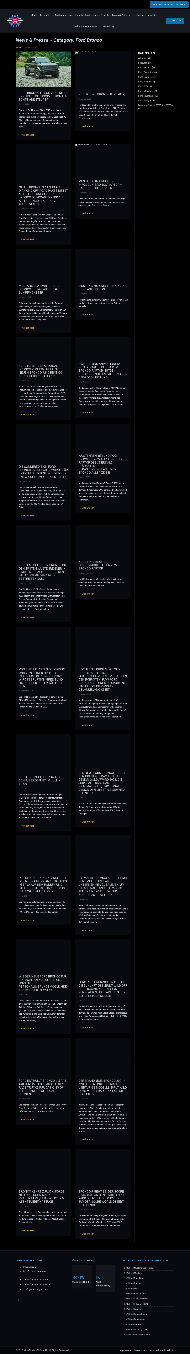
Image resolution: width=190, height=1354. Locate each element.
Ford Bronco (144, 67)
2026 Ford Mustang (133, 1273)
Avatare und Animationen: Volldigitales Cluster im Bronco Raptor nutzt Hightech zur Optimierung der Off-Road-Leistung (102, 370)
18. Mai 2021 (83, 798)
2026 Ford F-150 (131, 1288)
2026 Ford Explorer (133, 1283)
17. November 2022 (26, 209)
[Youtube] (18, 1300)
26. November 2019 (85, 1210)
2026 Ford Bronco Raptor (135, 1314)
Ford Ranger (144, 100)
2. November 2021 (26, 583)
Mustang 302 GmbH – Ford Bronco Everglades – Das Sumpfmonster (39, 289)
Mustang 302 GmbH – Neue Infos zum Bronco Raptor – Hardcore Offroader (100, 184)
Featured (143, 62)
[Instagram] (34, 1300)
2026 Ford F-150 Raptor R (136, 1298)
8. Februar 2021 (84, 1000)
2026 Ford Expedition (134, 1278)
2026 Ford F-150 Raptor (135, 1293)
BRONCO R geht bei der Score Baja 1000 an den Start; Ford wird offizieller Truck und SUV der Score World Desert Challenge (101, 1198)
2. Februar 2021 (25, 1099)
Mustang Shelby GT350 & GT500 (155, 105)
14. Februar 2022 (25, 481)
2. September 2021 (26, 691)
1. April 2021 (83, 899)
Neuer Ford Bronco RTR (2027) (101, 94)
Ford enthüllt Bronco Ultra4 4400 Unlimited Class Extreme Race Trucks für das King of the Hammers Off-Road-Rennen (42, 1087)
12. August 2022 (25, 380)
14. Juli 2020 (83, 1099)
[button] (41, 15)
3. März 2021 (24, 995)
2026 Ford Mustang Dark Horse (138, 1268)
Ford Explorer (145, 77)
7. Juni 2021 (23, 788)
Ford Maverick (145, 91)
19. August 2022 (25, 297)
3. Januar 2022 (84, 477)
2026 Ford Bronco (132, 1309)
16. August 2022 (84, 294)
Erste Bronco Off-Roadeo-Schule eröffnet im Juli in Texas (40, 780)
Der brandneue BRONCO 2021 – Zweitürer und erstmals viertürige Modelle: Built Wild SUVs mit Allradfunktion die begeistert (102, 1087)
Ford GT (142, 86)
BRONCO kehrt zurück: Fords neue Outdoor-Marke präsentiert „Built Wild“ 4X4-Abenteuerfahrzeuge (41, 1196)
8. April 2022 (83, 382)
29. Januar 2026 (84, 99)
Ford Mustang (145, 95)
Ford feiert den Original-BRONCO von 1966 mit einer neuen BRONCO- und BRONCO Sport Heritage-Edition (40, 371)
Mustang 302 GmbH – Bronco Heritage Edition (101, 287)
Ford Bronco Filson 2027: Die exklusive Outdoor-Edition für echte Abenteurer (43, 96)
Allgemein (143, 58)
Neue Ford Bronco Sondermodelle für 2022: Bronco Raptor (98, 565)
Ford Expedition (146, 72)
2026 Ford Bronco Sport (135, 1319)
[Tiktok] (26, 1300)
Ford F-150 (144, 81)
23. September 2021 (86, 573)
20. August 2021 (84, 694)
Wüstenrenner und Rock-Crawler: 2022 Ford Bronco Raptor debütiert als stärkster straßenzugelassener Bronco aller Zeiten (100, 464)
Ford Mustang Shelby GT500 (137, 1334)
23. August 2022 (84, 193)
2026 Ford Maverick (133, 1324)
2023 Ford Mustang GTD (135, 1329)
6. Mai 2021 (23, 896)
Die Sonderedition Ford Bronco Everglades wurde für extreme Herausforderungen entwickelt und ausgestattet (43, 472)
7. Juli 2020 (23, 1206)
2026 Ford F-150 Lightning (136, 1304)
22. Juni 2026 (24, 104)
